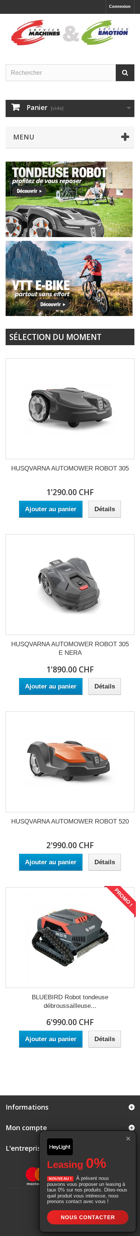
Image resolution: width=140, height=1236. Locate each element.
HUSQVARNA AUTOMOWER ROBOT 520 (70, 821)
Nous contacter (88, 1217)
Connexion (120, 6)
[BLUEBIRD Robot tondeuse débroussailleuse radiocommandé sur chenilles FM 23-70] (70, 937)
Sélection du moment (55, 337)
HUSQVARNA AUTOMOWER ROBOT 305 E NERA (70, 648)
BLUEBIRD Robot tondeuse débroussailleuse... (70, 1001)
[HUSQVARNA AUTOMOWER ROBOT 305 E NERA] (70, 584)
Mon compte (26, 1127)
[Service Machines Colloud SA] (70, 32)
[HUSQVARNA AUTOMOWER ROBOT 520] (70, 762)
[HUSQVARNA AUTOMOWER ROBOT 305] (70, 409)
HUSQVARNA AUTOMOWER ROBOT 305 (70, 468)
